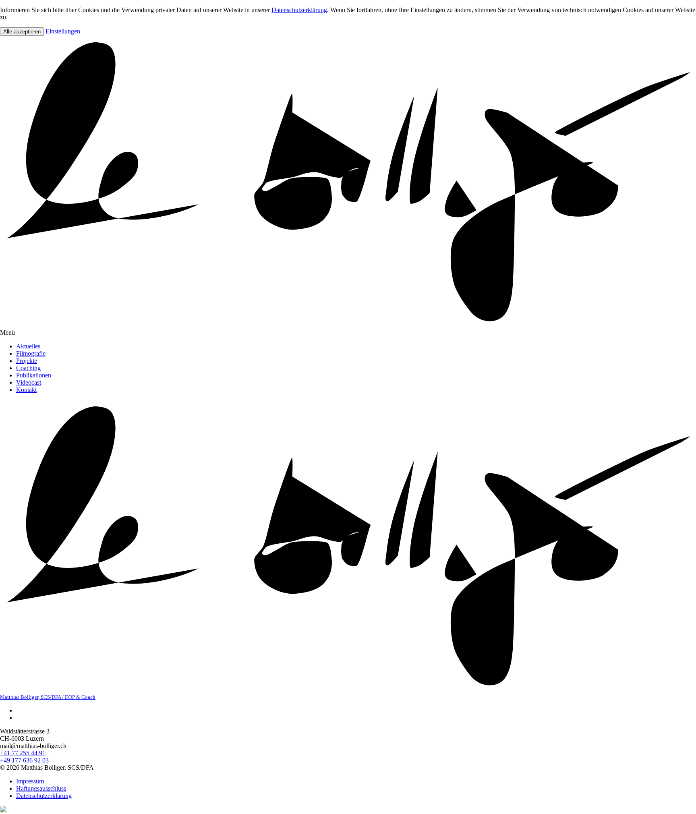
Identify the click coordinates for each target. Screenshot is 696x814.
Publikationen (33, 375)
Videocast (28, 382)
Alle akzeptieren (22, 32)
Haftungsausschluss (41, 788)
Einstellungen (63, 31)
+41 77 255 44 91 (23, 753)
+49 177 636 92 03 (24, 760)
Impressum (30, 781)
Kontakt (26, 389)
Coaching (28, 368)
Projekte (26, 360)
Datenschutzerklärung (299, 9)
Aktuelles (28, 346)
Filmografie (31, 353)
